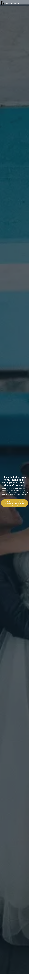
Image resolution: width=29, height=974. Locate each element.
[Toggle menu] (27, 3)
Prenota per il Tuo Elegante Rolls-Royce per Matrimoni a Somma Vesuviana (14, 503)
